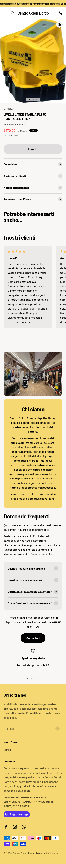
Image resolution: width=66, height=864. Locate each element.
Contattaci (33, 638)
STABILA (9, 108)
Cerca (7, 749)
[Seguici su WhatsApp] (23, 826)
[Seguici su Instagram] (14, 826)
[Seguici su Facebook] (6, 826)
